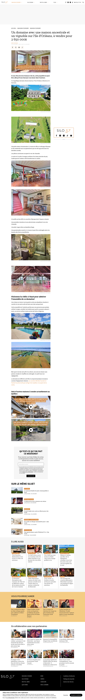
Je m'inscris (30, 476)
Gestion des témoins (68, 682)
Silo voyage (25, 679)
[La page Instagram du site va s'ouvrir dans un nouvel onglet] (60, 135)
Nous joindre (44, 684)
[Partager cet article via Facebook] (12, 47)
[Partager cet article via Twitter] (16, 47)
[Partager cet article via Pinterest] (19, 47)
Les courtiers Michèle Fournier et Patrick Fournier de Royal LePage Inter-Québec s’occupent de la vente (29, 383)
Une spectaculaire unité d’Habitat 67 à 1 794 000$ (36, 532)
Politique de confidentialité (27, 471)
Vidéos (42, 679)
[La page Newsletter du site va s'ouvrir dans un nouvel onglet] (71, 135)
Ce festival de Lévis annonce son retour (35, 501)
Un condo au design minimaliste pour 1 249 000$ (36, 522)
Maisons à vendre (27, 676)
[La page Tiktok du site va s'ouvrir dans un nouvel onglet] (67, 135)
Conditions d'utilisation (69, 676)
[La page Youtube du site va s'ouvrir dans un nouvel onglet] (63, 135)
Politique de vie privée (68, 679)
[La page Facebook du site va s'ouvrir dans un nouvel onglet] (56, 135)
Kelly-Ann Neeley (14, 43)
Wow (42, 676)
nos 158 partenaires (10, 697)
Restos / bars (26, 682)
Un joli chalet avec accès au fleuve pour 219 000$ (36, 511)
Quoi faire (25, 684)
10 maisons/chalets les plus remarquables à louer (36, 491)
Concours (43, 682)
